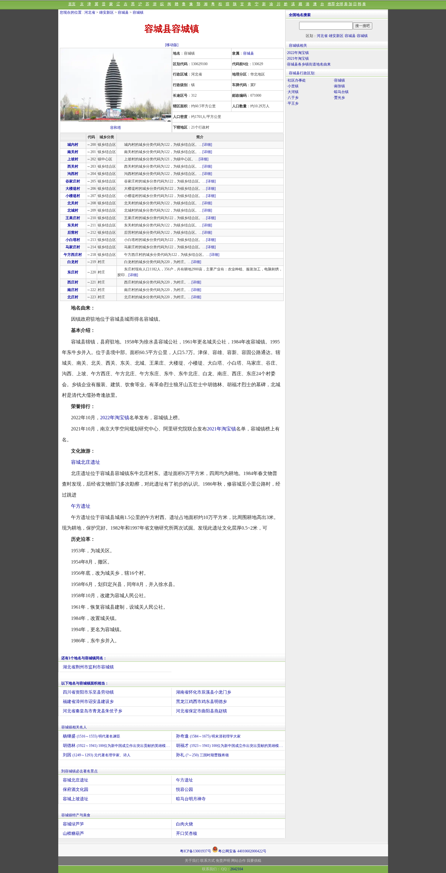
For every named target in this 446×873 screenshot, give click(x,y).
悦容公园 (184, 789)
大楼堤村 (73, 188)
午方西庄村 (73, 255)
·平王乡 (292, 103)
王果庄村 (73, 218)
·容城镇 (339, 80)
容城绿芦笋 (73, 824)
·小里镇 (292, 86)
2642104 (236, 869)
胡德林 (117, 745)
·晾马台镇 (341, 92)
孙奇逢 (208, 736)
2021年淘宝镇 (221, 428)
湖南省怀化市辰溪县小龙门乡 (203, 692)
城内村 (72, 144)
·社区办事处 (296, 80)
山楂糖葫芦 (73, 833)
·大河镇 (292, 92)
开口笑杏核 (186, 833)
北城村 (72, 210)
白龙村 (72, 262)
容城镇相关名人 (74, 727)
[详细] (207, 144)
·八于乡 (292, 97)
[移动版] (171, 45)
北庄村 (72, 297)
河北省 (89, 12)
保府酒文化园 (75, 789)
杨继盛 (91, 736)
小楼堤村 (73, 196)
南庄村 (72, 290)
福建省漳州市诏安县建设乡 (88, 701)
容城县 (123, 12)
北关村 (72, 203)
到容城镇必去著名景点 (79, 771)
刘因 (96, 755)
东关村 (72, 225)
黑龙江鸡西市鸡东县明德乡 (201, 701)
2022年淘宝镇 (114, 417)
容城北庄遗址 (85, 462)
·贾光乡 (339, 97)
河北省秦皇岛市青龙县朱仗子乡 (92, 711)
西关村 (72, 166)
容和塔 (115, 127)
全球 (339, 4)
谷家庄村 (73, 181)
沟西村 (72, 174)
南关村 (72, 152)
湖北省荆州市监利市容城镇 (88, 667)
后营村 (72, 232)
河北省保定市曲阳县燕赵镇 (201, 711)
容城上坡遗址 (75, 799)
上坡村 (72, 159)
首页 (72, 4)
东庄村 (72, 272)
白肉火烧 (184, 824)
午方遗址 (80, 506)
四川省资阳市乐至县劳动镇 (88, 692)
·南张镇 (339, 86)
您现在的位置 (71, 12)
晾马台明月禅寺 (191, 799)
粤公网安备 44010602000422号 (242, 850)
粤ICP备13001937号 (195, 851)
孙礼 (202, 755)
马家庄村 (73, 247)
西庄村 (72, 282)
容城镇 (138, 12)
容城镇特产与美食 (75, 815)
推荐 (331, 4)
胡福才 (230, 745)
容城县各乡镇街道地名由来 (309, 64)
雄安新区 (106, 12)
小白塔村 (73, 240)
